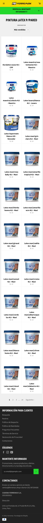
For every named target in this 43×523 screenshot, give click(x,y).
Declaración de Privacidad (12, 437)
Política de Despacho (10, 422)
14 (22, 400)
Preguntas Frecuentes (10, 429)
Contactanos (7, 441)
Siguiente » (30, 400)
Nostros (5, 418)
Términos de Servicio (10, 433)
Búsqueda (6, 415)
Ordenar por (21, 25)
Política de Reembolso (10, 426)
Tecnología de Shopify (21, 516)
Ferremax (10, 516)
